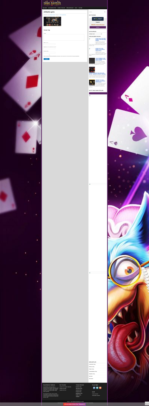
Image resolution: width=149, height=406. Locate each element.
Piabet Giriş (91, 369)
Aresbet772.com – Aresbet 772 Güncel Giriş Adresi (100, 81)
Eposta (50, 46)
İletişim (80, 7)
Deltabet (61, 388)
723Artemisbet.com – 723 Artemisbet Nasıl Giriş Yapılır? (100, 59)
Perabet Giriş (78, 391)
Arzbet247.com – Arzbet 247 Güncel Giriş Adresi (100, 49)
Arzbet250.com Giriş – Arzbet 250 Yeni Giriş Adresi (100, 39)
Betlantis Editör (52, 14)
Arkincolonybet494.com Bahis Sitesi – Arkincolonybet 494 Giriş (97, 74)
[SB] (52, 5)
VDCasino (91, 378)
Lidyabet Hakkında (67, 386)
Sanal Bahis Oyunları (96, 395)
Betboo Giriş (91, 366)
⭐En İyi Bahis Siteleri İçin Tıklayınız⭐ (74, 404)
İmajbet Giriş (78, 394)
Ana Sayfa (45, 7)
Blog (76, 7)
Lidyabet (61, 386)
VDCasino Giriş (79, 388)
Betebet (90, 376)
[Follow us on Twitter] (97, 388)
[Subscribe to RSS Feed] (100, 388)
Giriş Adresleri (69, 7)
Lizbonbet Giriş (92, 364)
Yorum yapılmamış (62, 14)
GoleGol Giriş (78, 390)
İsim (46, 42)
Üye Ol (97, 27)
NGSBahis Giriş (79, 393)
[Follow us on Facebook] (94, 388)
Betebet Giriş (78, 386)
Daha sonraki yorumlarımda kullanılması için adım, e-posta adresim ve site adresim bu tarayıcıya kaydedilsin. (61, 56)
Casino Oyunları (61, 7)
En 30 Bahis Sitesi (52, 7)
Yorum (45, 33)
